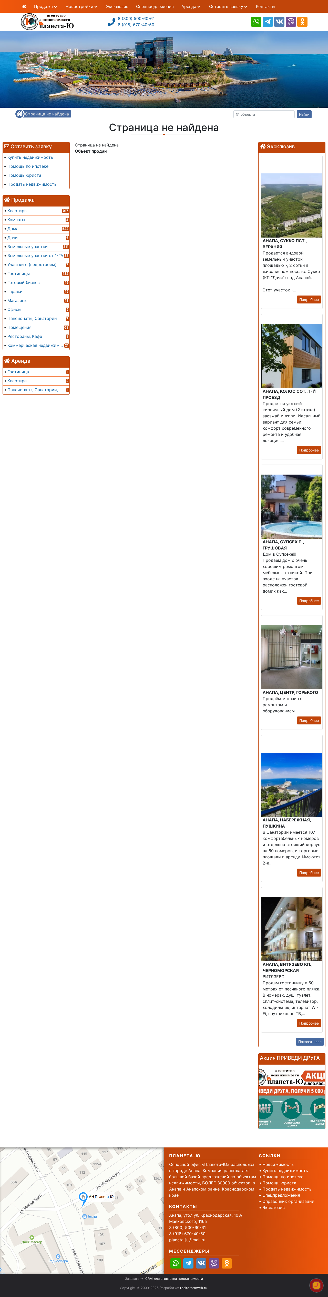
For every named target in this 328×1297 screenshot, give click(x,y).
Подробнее (309, 299)
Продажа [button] (44, 6)
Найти (304, 114)
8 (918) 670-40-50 (136, 24)
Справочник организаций (288, 1201)
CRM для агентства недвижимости (174, 1278)
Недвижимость (278, 1164)
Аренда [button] (189, 6)
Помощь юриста (279, 1182)
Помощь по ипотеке (282, 1176)
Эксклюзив (117, 6)
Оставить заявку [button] (226, 6)
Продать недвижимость (287, 1189)
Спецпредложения (155, 6)
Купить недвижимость (285, 1170)
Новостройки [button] (80, 6)
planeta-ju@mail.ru (187, 1239)
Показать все (310, 1041)
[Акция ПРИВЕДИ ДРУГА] (292, 1097)
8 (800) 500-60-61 (136, 18)
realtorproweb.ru (193, 1288)
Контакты (265, 6)
